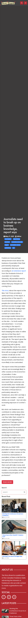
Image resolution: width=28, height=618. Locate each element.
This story (5, 291)
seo (14, 248)
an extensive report (19, 271)
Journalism (8, 239)
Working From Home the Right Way (12, 556)
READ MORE (7, 482)
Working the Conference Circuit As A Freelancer (12, 514)
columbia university (17, 242)
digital (6, 245)
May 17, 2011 (9, 236)
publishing (8, 248)
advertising (16, 239)
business (7, 242)
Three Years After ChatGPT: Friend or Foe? (12, 535)
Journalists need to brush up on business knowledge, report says (13, 226)
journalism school (15, 245)
